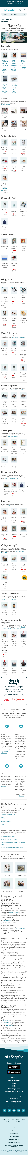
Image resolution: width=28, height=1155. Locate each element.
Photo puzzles (6, 1021)
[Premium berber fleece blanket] (4, 412)
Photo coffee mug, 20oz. (4, 374)
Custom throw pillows (23, 419)
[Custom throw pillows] (23, 412)
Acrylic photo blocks (4, 184)
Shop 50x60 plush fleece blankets (4, 65)
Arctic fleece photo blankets (14, 402)
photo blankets (9, 1026)
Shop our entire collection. (5, 752)
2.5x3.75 (4, 189)
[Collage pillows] (23, 558)
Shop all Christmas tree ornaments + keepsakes (13, 627)
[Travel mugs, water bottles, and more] (23, 367)
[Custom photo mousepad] (14, 442)
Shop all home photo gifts (11, 478)
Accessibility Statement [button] (13, 1142)
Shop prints (21, 891)
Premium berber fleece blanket (4, 419)
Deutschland (5, 1119)
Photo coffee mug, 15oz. (4, 148)
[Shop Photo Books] (21, 867)
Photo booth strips (23, 148)
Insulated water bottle (14, 211)
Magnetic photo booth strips (5, 320)
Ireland (18, 1119)
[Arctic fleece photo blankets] (14, 396)
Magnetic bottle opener (23, 319)
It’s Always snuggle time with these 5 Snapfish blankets (13, 843)
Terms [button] (13, 1130)
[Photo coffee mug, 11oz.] (4, 343)
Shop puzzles (23, 65)
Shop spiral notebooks (4, 88)
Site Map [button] (13, 1128)
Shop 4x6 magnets (14, 88)
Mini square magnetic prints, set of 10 (14, 321)
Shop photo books (21, 875)
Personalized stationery (23, 448)
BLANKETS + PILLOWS (4, 61)
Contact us (21, 796)
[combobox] (14, 14)
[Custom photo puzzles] (6, 485)
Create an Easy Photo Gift (8, 815)
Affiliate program (14, 1089)
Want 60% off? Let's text (14, 1091)
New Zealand (17, 1124)
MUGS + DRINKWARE (14, 61)
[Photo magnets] (4, 290)
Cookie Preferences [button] (14, 1136)
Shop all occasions (5, 105)
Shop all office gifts (12, 436)
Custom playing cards (14, 148)
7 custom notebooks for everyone (9, 839)
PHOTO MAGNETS (14, 84)
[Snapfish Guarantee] (21, 766)
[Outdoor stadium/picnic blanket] (4, 396)
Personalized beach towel (4, 264)
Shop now (14, 5)
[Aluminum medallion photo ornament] (23, 634)
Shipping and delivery (6, 821)
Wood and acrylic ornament (13, 641)
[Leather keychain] (14, 605)
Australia (9, 1124)
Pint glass (4, 210)
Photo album (14, 534)
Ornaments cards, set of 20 (5, 641)
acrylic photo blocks (21, 929)
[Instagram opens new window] (10, 1110)
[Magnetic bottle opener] (23, 313)
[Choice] (7, 726)
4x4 (2, 190)
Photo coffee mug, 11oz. (4, 349)
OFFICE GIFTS (4, 84)
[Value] (7, 766)
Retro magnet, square (23, 297)
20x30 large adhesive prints (14, 265)
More (2, 824)
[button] (2, 10)
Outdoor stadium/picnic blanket (5, 402)
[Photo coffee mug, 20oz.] (4, 367)
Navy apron (5, 227)
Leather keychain (14, 611)
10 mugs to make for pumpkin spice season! (12, 847)
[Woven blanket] (14, 412)
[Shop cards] (7, 867)
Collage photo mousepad (4, 584)
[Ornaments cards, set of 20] (4, 634)
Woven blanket (14, 419)
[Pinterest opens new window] (14, 1110)
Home (2, 19)
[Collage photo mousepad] (4, 577)
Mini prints (4, 166)
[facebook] (5, 1110)
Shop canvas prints (7, 891)
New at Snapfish (14, 1080)
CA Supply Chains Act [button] (14, 1139)
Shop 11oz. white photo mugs (14, 65)
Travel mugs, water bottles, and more (23, 375)
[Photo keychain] (4, 605)
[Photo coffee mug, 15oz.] (14, 343)
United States (19, 1122)
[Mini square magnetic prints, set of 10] (14, 313)
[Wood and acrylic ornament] (14, 634)
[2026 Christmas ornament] (4, 663)
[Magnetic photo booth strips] (4, 313)
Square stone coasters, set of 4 (23, 211)
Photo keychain (23, 167)
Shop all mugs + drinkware (18, 337)
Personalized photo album (14, 247)
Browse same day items (14, 694)
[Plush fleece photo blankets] (23, 396)
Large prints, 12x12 (4, 535)
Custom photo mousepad (14, 449)
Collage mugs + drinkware (4, 565)
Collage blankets (14, 565)
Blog (14, 1083)
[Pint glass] (14, 367)
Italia (23, 1119)
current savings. (5, 786)
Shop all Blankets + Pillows (18, 390)
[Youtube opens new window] (19, 1110)
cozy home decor (13, 912)
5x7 (7, 190)
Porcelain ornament (23, 670)
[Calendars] (4, 459)
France (13, 1119)
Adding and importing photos (8, 818)
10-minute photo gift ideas (8, 836)
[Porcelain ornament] (23, 663)
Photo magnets (14, 167)
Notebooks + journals (4, 448)
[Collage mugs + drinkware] (4, 558)
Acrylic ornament (14, 670)
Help (14, 1086)
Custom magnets (7, 1022)
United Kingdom (9, 1122)
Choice (3, 734)
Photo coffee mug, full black (23, 350)
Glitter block (4, 246)
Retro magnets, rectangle (14, 297)
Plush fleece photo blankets (23, 402)
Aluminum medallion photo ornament (23, 642)
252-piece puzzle (23, 247)
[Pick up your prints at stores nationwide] (6, 1101)
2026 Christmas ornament (4, 670)
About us (14, 1078)
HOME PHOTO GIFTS (23, 61)
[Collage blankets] (14, 558)
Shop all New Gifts (9, 506)
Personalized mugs (7, 920)
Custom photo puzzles (6, 490)
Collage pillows (23, 565)
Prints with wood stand (23, 518)
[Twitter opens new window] (24, 1110)
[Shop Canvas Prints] (7, 883)
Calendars (4, 465)
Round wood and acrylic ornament (14, 518)
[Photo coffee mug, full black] (23, 343)
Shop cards (7, 875)
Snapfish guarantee (20, 774)
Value (2, 774)
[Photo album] (14, 528)
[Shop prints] (21, 883)
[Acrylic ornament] (14, 663)
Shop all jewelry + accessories (8, 599)
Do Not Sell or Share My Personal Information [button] (14, 1146)
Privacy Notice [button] (14, 1133)
